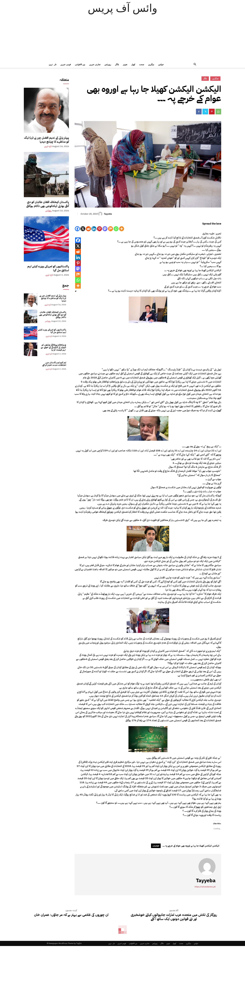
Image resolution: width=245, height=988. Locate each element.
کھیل (133, 64)
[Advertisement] (122, 40)
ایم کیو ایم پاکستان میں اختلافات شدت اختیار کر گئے (54, 364)
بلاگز (117, 64)
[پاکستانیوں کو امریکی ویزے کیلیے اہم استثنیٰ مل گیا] (46, 238)
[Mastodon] (105, 228)
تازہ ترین (52, 64)
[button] (194, 64)
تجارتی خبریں (95, 64)
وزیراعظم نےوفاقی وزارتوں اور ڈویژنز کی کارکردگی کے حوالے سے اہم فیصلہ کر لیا (53, 347)
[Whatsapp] (116, 228)
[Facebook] (199, 111)
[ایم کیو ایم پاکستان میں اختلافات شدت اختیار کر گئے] (30, 365)
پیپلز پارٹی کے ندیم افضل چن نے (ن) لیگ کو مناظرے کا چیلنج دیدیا (46, 140)
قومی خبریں (65, 64)
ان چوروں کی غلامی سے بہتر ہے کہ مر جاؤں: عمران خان (71, 915)
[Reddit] (88, 228)
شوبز (125, 64)
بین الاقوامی (80, 64)
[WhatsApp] (218, 111)
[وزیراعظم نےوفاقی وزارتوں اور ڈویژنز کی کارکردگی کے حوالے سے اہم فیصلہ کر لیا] (30, 349)
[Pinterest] (212, 111)
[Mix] (110, 228)
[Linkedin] (93, 228)
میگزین (151, 64)
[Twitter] (205, 111)
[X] (82, 228)
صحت (141, 64)
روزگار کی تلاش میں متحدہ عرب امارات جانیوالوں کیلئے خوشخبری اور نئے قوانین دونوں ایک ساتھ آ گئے (174, 917)
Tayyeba (108, 214)
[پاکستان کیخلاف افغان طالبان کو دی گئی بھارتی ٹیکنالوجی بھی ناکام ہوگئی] (46, 174)
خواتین (161, 64)
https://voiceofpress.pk (205, 886)
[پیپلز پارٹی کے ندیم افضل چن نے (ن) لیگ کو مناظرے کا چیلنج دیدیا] (46, 110)
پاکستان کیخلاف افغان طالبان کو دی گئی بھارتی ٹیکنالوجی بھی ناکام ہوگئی (47, 204)
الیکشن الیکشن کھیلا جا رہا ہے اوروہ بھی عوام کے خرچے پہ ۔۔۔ (190, 845)
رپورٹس (107, 64)
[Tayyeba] (100, 214)
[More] (121, 228)
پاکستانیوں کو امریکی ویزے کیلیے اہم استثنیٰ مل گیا (48, 268)
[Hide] (76, 291)
